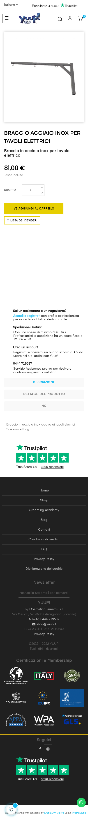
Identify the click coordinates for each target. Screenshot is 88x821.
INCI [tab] (44, 406)
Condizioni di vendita (44, 539)
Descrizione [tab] (44, 382)
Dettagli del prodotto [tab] (44, 394)
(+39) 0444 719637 (45, 619)
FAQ (44, 549)
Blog (44, 519)
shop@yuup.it (45, 624)
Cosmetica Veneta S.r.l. (46, 609)
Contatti (44, 529)
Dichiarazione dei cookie (44, 568)
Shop (44, 500)
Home (44, 490)
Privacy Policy (44, 559)
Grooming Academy (44, 510)
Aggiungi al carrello (36, 208)
